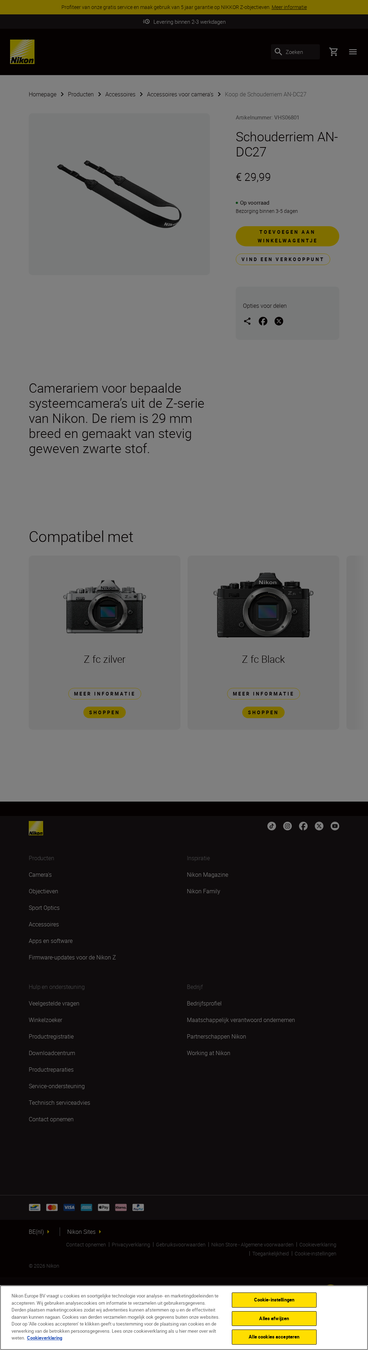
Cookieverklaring (44, 1338)
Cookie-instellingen (274, 1299)
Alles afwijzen (274, 1318)
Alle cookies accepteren (274, 1336)
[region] (184, 1317)
